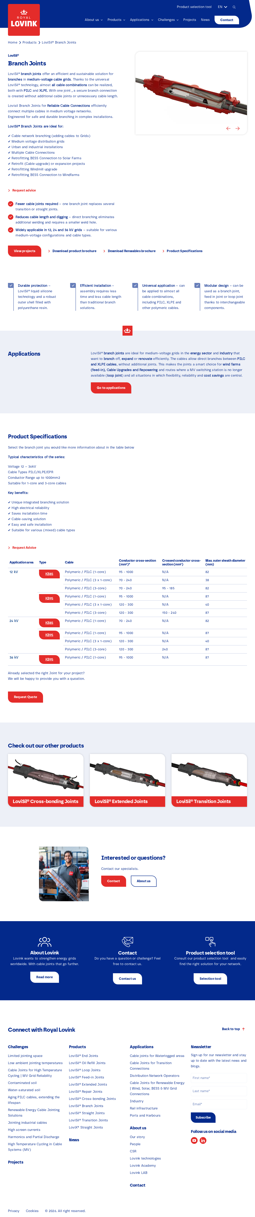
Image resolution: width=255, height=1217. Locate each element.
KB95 (49, 598)
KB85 (49, 574)
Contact (137, 1185)
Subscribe (203, 1117)
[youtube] (194, 1140)
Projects (15, 1162)
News (74, 1139)
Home (12, 42)
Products (30, 42)
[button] (228, 128)
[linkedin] (203, 1140)
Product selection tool (194, 7)
